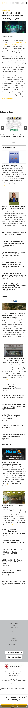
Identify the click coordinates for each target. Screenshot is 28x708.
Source (4, 103)
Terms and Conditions (14, 642)
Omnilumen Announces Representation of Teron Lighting (12, 166)
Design (4, 296)
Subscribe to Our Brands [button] (14, 652)
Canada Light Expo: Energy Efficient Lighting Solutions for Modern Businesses (14, 436)
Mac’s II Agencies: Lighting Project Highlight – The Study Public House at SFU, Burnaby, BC (13, 406)
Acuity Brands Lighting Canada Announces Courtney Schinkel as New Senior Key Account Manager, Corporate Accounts (14, 286)
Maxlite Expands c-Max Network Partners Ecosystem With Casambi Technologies (13, 136)
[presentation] (14, 124)
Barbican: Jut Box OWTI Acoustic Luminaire (13, 506)
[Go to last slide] (2, 128)
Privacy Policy (14, 640)
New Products (7, 444)
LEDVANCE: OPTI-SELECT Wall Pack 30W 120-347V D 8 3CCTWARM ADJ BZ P (13, 551)
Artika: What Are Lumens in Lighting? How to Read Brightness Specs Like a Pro (13, 416)
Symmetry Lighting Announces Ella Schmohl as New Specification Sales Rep (13, 208)
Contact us (14, 647)
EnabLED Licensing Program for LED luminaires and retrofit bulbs (14, 44)
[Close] (27, 696)
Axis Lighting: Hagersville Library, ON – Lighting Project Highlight (13, 396)
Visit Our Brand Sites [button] (14, 657)
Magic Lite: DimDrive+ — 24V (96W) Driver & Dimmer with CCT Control (14, 582)
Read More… (5, 186)
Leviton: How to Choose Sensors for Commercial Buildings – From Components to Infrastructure (13, 386)
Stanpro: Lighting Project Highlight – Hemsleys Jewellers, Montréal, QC (14, 359)
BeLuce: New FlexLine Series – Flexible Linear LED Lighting (12, 463)
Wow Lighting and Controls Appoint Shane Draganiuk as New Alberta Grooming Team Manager (13, 254)
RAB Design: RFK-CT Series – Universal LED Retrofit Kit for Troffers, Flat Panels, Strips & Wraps (14, 531)
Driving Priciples (14, 627)
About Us (14, 625)
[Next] (25, 128)
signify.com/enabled (7, 98)
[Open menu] (26, 3)
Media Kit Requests (14, 644)
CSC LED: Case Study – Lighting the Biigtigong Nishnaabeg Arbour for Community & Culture (14, 315)
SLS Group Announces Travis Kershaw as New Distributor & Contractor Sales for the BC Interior (13, 264)
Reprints (14, 638)
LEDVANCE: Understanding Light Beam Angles (13, 426)
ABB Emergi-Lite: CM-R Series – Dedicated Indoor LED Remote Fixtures (12, 561)
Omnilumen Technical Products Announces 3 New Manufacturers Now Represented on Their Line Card (14, 275)
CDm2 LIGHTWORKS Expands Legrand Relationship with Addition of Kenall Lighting (13, 243)
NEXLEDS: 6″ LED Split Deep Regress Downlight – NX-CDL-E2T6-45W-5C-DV (13, 572)
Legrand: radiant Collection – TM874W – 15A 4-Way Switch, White (14, 541)
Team (14, 629)
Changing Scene (6, 10)
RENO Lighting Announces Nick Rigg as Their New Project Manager (14, 233)
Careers (14, 631)
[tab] (12, 142)
